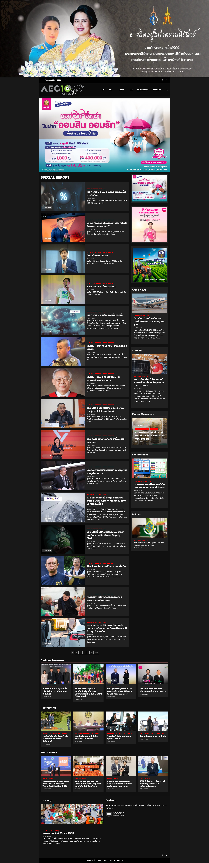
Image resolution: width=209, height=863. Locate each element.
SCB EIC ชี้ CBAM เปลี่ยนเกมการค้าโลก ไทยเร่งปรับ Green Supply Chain (63, 539)
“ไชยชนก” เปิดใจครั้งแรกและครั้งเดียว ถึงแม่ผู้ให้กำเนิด (63, 601)
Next (96, 653)
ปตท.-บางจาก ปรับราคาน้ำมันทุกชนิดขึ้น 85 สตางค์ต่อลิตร (149, 468)
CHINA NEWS (138, 315)
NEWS (111, 90)
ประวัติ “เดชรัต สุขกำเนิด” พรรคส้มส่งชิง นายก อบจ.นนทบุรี (63, 227)
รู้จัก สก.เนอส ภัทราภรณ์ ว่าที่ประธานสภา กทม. (63, 444)
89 (92, 653)
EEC (131, 90)
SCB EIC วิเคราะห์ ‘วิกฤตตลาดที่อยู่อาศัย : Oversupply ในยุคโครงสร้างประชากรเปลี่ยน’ (63, 507)
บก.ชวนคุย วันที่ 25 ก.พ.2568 (72, 814)
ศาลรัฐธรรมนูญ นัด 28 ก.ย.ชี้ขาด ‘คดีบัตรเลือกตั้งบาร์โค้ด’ (149, 528)
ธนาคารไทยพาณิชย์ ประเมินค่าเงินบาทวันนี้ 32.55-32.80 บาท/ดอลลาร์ (149, 435)
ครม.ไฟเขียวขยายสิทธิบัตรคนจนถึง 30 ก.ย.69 (88, 721)
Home (103, 90)
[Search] (166, 90)
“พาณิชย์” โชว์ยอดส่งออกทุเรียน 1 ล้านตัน (121, 721)
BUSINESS (157, 90)
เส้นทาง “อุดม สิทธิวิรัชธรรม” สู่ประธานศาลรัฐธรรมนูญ (63, 382)
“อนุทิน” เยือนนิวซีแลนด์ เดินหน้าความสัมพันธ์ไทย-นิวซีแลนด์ (56, 721)
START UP (145, 376)
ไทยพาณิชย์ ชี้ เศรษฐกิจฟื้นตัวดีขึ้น (63, 320)
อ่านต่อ (101, 203)
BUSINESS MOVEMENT (49, 686)
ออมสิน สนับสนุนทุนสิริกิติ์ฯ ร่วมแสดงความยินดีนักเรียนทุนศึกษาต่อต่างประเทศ (88, 766)
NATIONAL (86, 733)
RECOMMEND (62, 733)
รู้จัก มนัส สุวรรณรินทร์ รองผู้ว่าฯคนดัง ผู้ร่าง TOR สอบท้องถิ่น (63, 413)
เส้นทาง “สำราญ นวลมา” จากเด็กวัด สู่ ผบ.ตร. (63, 351)
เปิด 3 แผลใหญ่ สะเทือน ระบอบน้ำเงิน (63, 570)
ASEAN (121, 90)
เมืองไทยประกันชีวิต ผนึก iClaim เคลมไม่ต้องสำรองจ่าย (153, 674)
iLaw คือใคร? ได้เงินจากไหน (63, 289)
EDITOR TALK (55, 830)
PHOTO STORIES (47, 778)
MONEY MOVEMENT (141, 429)
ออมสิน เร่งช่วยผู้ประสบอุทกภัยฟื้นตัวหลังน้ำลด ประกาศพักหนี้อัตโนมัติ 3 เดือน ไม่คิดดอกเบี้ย (88, 674)
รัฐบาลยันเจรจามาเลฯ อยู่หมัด (153, 721)
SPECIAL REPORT (143, 90)
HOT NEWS (102, 189)
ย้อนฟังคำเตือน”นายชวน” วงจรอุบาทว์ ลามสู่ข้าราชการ (63, 475)
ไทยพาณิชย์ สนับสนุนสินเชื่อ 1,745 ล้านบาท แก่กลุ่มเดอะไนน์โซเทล (56, 674)
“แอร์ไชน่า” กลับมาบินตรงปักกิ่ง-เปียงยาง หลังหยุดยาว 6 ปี (149, 303)
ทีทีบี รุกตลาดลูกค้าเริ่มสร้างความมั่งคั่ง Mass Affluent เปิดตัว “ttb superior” (121, 674)
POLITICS (98, 220)
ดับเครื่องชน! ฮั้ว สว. (63, 258)
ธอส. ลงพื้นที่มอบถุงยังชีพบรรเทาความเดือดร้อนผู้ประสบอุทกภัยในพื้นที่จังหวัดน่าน (56, 766)
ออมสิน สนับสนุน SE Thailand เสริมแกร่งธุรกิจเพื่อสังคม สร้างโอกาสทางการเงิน (153, 766)
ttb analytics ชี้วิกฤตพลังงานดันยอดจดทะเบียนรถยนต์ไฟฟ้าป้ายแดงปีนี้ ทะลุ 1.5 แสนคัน (63, 632)
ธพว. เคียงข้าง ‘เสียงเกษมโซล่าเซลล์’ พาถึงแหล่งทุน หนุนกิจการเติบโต (149, 364)
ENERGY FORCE (139, 481)
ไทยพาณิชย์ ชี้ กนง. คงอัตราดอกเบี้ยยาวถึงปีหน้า (63, 196)
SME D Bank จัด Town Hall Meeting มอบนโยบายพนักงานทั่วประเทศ (121, 766)
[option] (149, 432)
